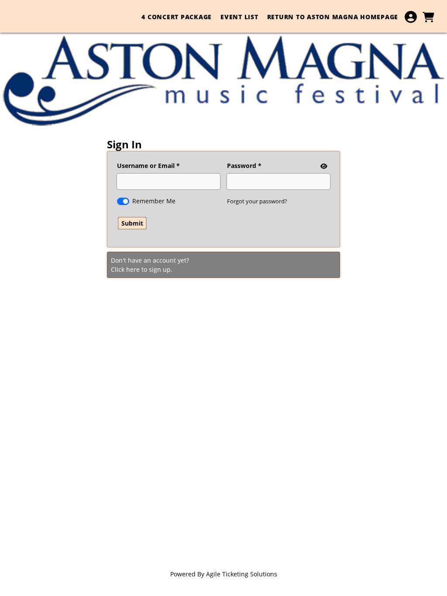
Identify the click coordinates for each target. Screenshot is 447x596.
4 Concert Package (176, 17)
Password (241, 165)
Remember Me (153, 201)
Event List (239, 17)
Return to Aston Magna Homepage (333, 17)
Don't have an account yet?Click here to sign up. (150, 265)
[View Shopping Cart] (428, 17)
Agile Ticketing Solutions (241, 574)
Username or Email (146, 165)
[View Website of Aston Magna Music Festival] (223, 81)
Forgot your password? (257, 201)
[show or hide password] (323, 166)
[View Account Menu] (410, 17)
